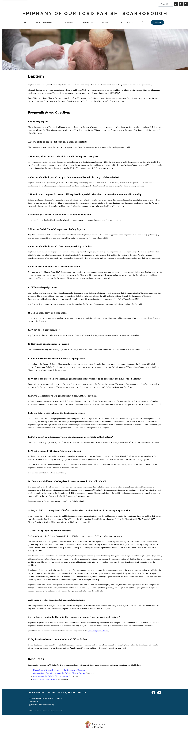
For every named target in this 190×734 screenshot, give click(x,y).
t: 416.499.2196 (33, 701)
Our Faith (68, 22)
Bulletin (106, 22)
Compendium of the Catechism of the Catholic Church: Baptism (59, 673)
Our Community (44, 22)
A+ (176, 4)
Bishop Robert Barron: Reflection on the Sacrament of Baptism (59, 670)
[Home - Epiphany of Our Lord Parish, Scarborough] (25, 23)
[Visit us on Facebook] (153, 693)
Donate (157, 22)
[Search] (142, 23)
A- (181, 4)
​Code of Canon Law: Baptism (45, 679)
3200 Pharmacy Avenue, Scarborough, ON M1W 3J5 (46, 698)
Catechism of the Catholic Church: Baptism (50, 676)
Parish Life (88, 22)
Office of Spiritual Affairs (98, 630)
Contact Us (127, 22)
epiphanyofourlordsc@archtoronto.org (41, 705)
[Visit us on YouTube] (159, 693)
